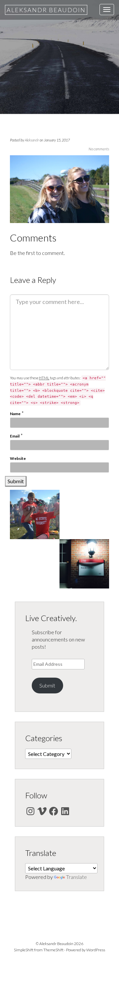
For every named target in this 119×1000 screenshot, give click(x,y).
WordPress (95, 949)
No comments (99, 149)
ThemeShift (53, 949)
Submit (47, 685)
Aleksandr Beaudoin (46, 9)
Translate (76, 877)
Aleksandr (32, 140)
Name (15, 413)
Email (15, 436)
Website (18, 458)
